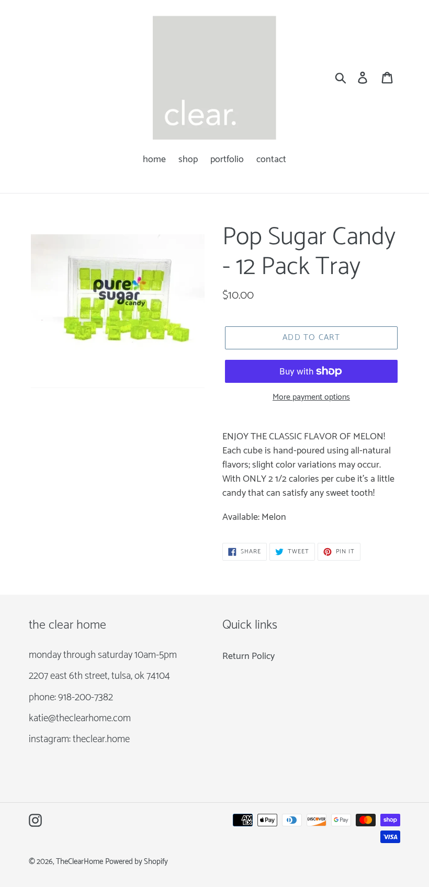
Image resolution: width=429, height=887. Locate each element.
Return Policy (248, 656)
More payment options (311, 397)
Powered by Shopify (136, 862)
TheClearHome (79, 862)
